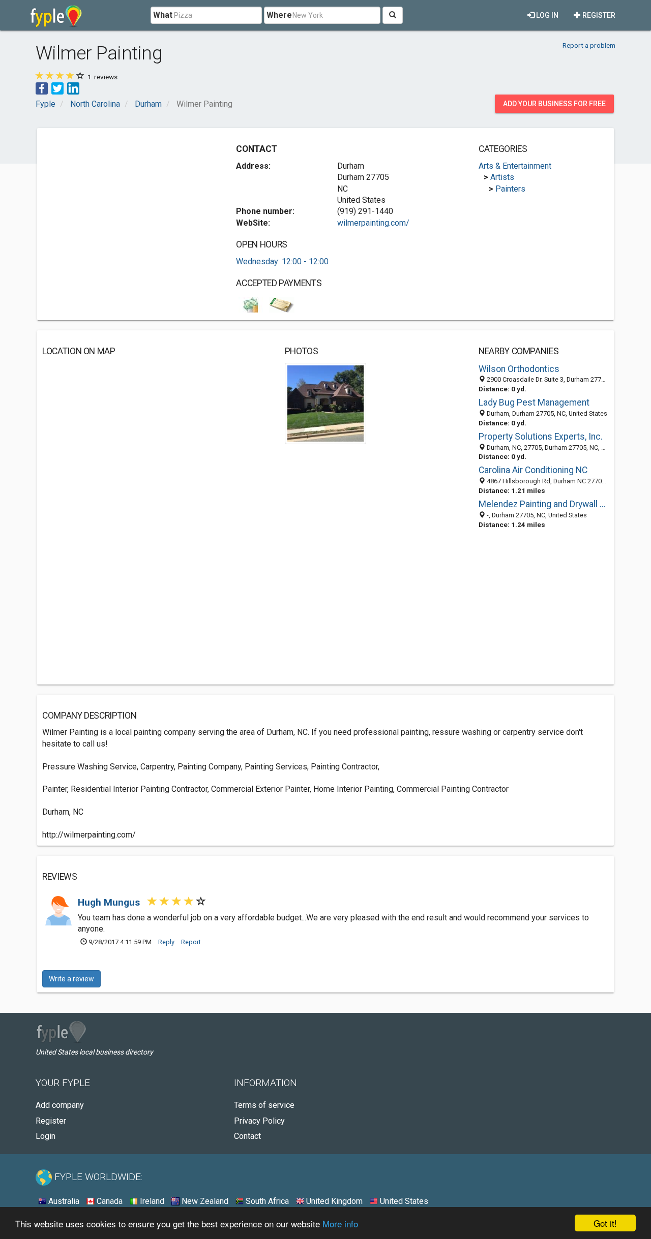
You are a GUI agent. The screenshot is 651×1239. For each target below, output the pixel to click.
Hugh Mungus (110, 902)
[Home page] (56, 15)
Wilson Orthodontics (519, 369)
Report (191, 942)
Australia (62, 1201)
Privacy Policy (259, 1121)
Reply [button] (166, 942)
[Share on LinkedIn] (73, 87)
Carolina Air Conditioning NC (533, 470)
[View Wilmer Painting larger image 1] (326, 403)
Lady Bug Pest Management (534, 402)
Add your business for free (554, 104)
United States (403, 1201)
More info (340, 1223)
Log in (546, 15)
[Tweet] (57, 87)
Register (598, 15)
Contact (247, 1136)
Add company (60, 1105)
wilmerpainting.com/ (373, 223)
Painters (510, 189)
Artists (502, 177)
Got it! (605, 1223)
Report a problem (589, 45)
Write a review (71, 979)
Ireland (151, 1201)
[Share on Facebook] (42, 87)
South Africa (266, 1201)
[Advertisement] (127, 204)
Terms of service (264, 1105)
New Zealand (204, 1201)
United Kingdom (333, 1201)
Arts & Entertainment (515, 166)
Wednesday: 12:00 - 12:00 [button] (282, 261)
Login (45, 1136)
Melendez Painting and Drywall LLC (544, 504)
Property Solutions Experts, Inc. (541, 436)
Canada (109, 1201)
